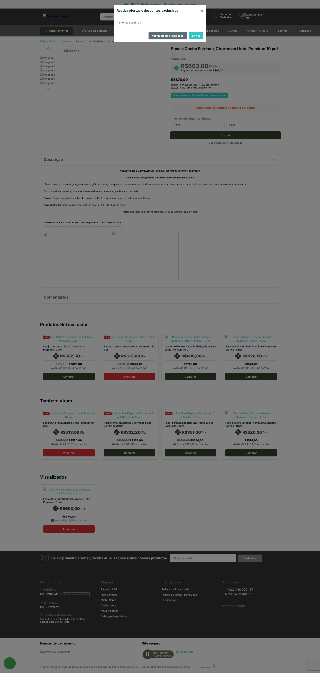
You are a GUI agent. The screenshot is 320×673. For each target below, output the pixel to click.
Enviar (196, 35)
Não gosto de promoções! (168, 35)
